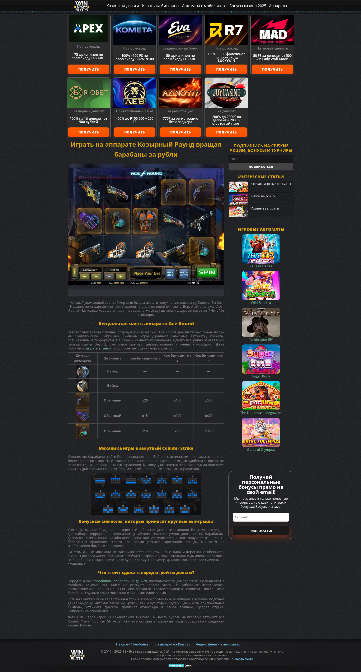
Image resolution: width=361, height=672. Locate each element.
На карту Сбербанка (132, 644)
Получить (88, 69)
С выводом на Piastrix (172, 644)
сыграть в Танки (98, 348)
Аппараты (278, 5)
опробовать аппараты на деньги (120, 581)
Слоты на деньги (263, 196)
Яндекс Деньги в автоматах (218, 644)
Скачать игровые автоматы (271, 184)
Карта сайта (244, 659)
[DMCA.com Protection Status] (180, 665)
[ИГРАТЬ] (146, 224)
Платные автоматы (265, 208)
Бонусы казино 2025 (247, 5)
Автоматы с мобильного (204, 5)
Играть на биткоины (160, 5)
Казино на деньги (123, 5)
